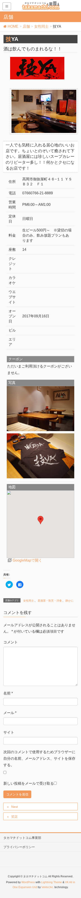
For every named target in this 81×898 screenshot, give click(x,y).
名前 (8, 693)
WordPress (28, 882)
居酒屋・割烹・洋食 (50, 600)
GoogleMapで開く (27, 560)
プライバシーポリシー (19, 847)
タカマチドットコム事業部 (22, 838)
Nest (14, 806)
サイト (8, 732)
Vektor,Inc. (47, 887)
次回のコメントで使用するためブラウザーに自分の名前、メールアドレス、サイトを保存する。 (39, 758)
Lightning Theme (51, 882)
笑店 (14, 816)
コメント (10, 642)
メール (9, 713)
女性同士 (28, 600)
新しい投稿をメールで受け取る (28, 783)
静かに (69, 600)
